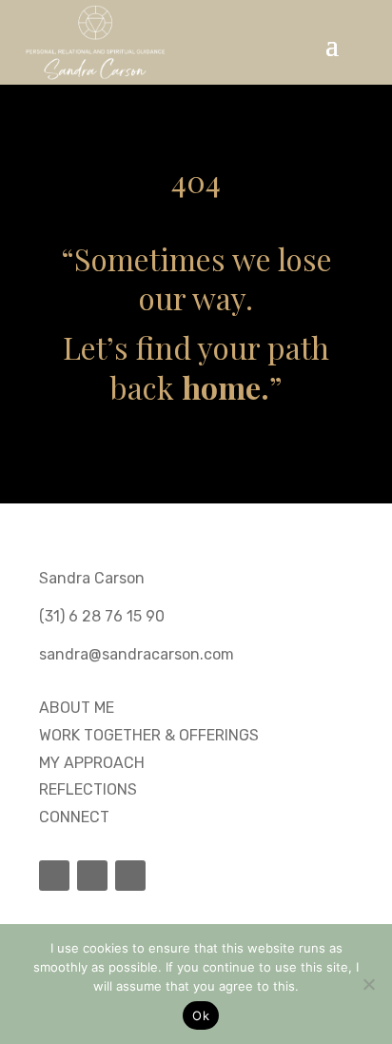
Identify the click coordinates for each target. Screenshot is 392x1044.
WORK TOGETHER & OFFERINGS (149, 735)
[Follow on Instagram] (92, 875)
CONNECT (74, 817)
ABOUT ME (76, 708)
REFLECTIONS (88, 789)
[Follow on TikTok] (54, 875)
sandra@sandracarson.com (136, 654)
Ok (200, 1015)
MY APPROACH (92, 763)
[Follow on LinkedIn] (130, 875)
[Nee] (368, 984)
